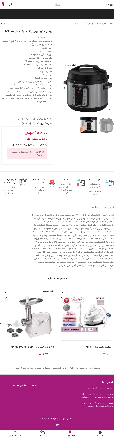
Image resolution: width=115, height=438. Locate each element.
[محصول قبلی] (9, 23)
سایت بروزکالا (56, 418)
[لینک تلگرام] (23, 124)
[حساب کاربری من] (11, 5)
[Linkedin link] (26, 124)
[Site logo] (57, 4)
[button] (112, 88)
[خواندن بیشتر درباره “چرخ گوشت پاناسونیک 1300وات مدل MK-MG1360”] (5, 292)
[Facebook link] (38, 124)
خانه (112, 23)
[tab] (109, 207)
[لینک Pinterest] (30, 124)
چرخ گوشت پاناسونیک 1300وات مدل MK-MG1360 (33, 347)
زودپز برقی (79, 23)
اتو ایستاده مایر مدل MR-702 (98, 347)
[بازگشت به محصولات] (5, 23)
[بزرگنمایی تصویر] (109, 109)
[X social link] (34, 124)
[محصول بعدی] (2, 23)
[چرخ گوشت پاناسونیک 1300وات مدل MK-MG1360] (29, 316)
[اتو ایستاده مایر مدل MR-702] (86, 316)
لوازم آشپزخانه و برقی (97, 23)
